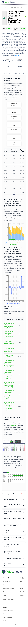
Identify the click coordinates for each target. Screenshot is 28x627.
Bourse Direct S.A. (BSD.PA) (9, 356)
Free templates (7, 592)
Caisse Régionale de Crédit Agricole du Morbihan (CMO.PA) (9, 350)
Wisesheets (13, 425)
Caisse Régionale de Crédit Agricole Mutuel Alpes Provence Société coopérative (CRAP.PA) (9, 406)
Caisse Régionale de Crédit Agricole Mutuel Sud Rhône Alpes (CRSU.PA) (9, 385)
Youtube (22, 585)
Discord (22, 592)
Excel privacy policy (8, 610)
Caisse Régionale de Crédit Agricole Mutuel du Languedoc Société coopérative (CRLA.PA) (9, 364)
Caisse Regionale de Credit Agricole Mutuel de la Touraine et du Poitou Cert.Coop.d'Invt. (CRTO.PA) (9, 374)
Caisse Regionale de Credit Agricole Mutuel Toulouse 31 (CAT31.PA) (9, 325)
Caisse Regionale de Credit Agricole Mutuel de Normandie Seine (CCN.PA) (9, 342)
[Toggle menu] (25, 2)
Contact (22, 595)
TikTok (21, 588)
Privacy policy (6, 614)
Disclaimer (5, 621)
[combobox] (14, 7)
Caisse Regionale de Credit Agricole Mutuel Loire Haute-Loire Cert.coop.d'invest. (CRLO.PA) (9, 394)
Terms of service (7, 617)
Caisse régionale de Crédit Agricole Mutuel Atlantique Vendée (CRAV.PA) (9, 334)
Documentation (7, 581)
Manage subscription (8, 599)
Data (4, 585)
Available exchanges (8, 588)
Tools (4, 595)
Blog (21, 581)
